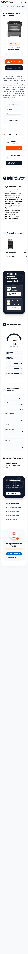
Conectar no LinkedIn (15, 553)
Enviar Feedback (12, 493)
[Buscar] (21, 2)
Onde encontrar (13, 116)
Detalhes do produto (14, 113)
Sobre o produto (13, 120)
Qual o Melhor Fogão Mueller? (11, 6)
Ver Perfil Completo (13, 557)
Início (2, 6)
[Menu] (25, 2)
